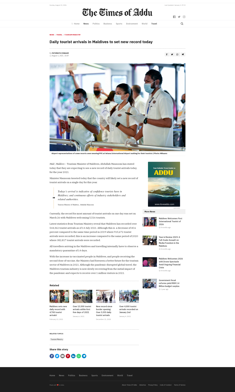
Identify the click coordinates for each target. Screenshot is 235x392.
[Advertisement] (164, 317)
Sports (119, 23)
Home (77, 23)
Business (108, 23)
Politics (96, 23)
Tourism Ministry (72, 35)
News (86, 23)
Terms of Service (179, 385)
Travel (154, 23)
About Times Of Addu (129, 385)
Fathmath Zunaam (60, 53)
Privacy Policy (153, 385)
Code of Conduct (166, 385)
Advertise (142, 385)
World (144, 23)
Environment (132, 23)
